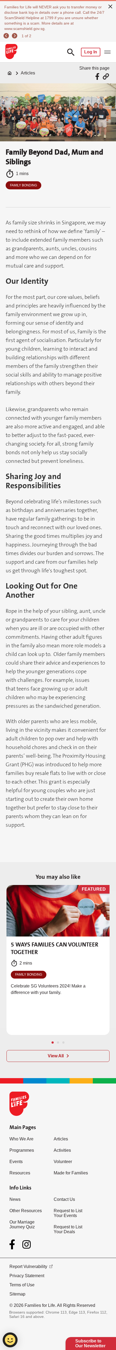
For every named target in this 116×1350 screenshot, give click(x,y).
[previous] (7, 36)
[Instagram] (26, 1244)
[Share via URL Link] (106, 76)
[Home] (9, 73)
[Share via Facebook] (98, 76)
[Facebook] (13, 1244)
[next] (15, 36)
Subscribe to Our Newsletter (90, 1343)
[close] (110, 6)
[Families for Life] (11, 52)
